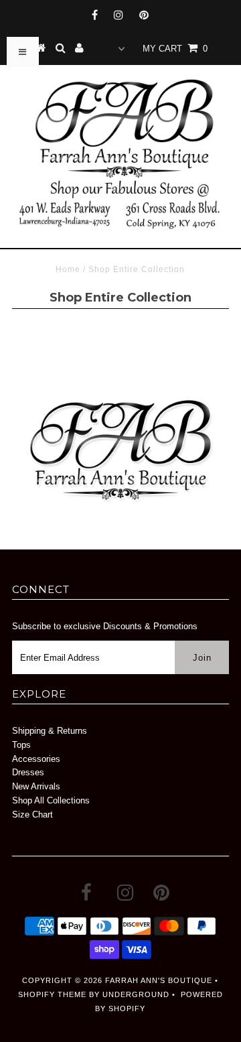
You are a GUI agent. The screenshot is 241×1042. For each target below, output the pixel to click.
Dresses (28, 772)
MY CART (175, 49)
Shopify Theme (52, 994)
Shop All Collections (51, 800)
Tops (21, 745)
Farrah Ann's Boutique (158, 980)
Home (68, 269)
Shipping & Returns (49, 731)
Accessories (36, 759)
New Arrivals (36, 786)
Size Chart (32, 814)
